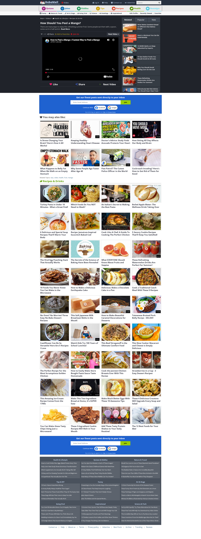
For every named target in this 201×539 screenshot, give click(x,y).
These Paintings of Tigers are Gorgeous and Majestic (137, 492)
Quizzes (50, 8)
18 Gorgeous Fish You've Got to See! (132, 466)
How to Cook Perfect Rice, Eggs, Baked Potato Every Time (59, 463)
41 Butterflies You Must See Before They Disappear (137, 477)
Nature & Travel (56, 13)
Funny (44, 13)
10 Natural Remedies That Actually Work (53, 499)
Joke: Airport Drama (87, 495)
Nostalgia (154, 8)
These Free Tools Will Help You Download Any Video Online (139, 511)
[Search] (159, 2)
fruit (65, 178)
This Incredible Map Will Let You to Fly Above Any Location (139, 514)
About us (71, 527)
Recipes (120, 8)
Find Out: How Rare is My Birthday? (52, 511)
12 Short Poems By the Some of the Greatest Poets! (137, 485)
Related (128, 19)
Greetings (104, 13)
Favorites (158, 13)
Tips (102, 8)
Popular (140, 19)
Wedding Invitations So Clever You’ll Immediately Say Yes (59, 517)
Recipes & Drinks (76, 18)
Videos (48, 18)
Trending (138, 527)
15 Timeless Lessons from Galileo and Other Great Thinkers (99, 517)
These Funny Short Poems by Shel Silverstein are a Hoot (138, 488)
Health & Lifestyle (61, 18)
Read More (65, 29)
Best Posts (118, 527)
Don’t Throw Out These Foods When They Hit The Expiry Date (60, 492)
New (154, 19)
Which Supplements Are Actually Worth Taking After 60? (58, 470)
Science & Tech (140, 504)
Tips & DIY (60, 482)
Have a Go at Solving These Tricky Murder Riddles (96, 473)
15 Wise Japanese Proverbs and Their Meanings (95, 514)
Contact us (117, 2)
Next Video (112, 34)
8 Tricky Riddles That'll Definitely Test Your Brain (96, 470)
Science (94, 13)
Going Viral (83, 13)
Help (106, 2)
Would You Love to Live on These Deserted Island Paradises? (140, 463)
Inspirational (117, 13)
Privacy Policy (112, 112)
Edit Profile (134, 13)
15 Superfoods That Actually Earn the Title (54, 477)
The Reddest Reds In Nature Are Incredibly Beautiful (137, 470)
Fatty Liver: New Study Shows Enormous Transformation (59, 466)
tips (52, 178)
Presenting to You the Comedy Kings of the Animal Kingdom (100, 485)
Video (66, 2)
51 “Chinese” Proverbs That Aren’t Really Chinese (96, 492)
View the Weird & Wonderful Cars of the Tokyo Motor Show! (139, 521)
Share (51, 34)
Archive (128, 527)
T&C (104, 112)
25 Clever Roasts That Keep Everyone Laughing (95, 488)
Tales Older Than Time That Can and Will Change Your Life (99, 511)
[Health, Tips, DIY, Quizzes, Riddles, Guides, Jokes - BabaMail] (50, 3)
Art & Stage (71, 13)
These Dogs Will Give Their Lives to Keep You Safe (56, 495)
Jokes (67, 8)
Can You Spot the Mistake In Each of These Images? (97, 463)
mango (70, 178)
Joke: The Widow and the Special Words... (94, 499)
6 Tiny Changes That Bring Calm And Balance (95, 521)
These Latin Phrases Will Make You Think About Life (57, 514)
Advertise (131, 2)
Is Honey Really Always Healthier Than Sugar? (55, 488)
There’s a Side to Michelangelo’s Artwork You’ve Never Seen (139, 495)
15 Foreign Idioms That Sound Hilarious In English (56, 521)
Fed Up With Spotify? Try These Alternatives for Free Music (139, 507)
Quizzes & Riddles (100, 460)
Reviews (149, 527)
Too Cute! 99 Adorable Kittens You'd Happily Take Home (58, 507)
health (61, 178)
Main (42, 18)
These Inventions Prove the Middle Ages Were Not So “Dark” (140, 517)
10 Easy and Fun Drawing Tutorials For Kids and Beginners (59, 473)
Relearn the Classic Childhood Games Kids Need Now (97, 466)
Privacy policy (93, 527)
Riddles (84, 8)
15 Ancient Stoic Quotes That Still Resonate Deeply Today (99, 507)
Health (137, 8)
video (56, 178)
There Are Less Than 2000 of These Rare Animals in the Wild (139, 473)
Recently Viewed (146, 13)
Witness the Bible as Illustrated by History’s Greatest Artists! (139, 499)
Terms (81, 527)
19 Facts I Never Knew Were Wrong (52, 485)
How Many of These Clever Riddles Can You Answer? (97, 477)
